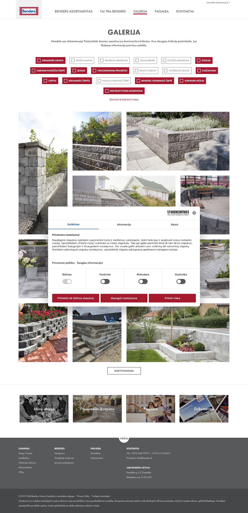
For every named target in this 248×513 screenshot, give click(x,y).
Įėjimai (81, 70)
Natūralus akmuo (179, 70)
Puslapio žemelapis (101, 496)
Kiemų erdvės (147, 60)
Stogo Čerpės (25, 453)
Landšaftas (24, 458)
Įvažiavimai (209, 70)
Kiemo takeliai (148, 70)
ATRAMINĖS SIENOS (52, 60)
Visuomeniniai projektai (112, 70)
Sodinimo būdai (194, 80)
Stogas (206, 60)
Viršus (124, 438)
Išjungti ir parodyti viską (124, 99)
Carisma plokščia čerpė (51, 70)
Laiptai (52, 80)
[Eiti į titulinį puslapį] (28, 11)
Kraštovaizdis (84, 60)
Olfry (21, 472)
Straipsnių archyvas (64, 458)
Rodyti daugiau (124, 370)
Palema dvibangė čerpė (115, 80)
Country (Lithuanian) (217, 2)
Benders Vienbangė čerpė (156, 80)
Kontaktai (95, 453)
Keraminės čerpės (79, 80)
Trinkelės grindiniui (116, 60)
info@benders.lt (144, 458)
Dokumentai (97, 458)
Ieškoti (227, 11)
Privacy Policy (83, 496)
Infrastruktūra (25, 467)
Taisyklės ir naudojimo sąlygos (61, 496)
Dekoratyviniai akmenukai (126, 90)
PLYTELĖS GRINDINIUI (178, 60)
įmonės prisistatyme (64, 462)
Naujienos (59, 453)
